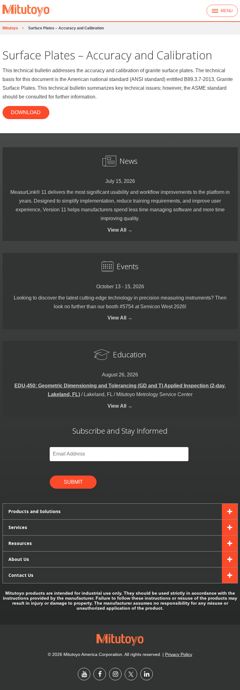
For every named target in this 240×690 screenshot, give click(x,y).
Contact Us (20, 575)
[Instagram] (115, 674)
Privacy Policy (178, 654)
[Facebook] (99, 674)
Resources (20, 543)
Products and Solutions (34, 511)
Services (17, 527)
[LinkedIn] (146, 674)
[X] (131, 674)
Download (26, 112)
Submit (73, 482)
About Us (18, 559)
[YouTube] (84, 674)
